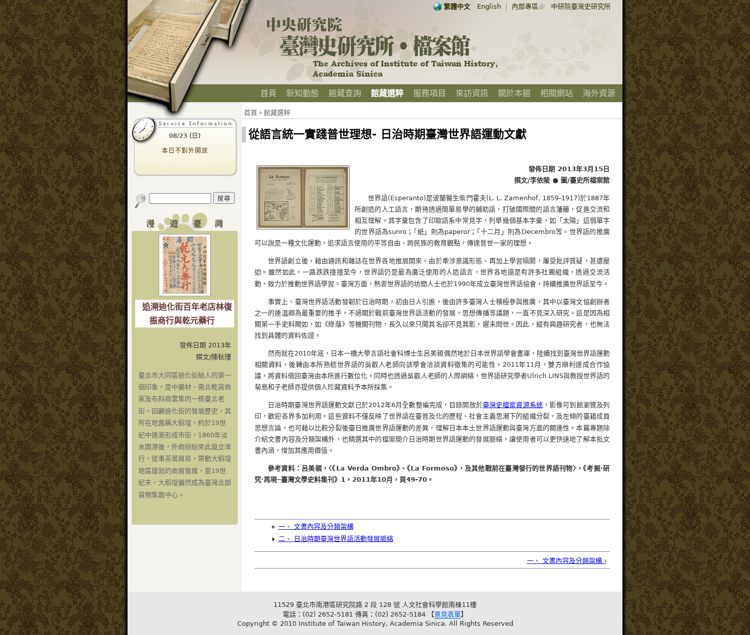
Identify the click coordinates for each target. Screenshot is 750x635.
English (489, 6)
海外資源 (599, 93)
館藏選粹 (387, 93)
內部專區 (525, 6)
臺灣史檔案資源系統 (513, 405)
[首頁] (382, 77)
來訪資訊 (472, 93)
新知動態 (302, 93)
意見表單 (447, 614)
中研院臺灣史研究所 (581, 6)
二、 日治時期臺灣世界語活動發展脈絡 (336, 539)
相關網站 (556, 93)
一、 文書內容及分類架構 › (566, 561)
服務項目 (429, 93)
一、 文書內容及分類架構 (316, 526)
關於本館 (514, 93)
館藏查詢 (345, 93)
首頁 (268, 93)
